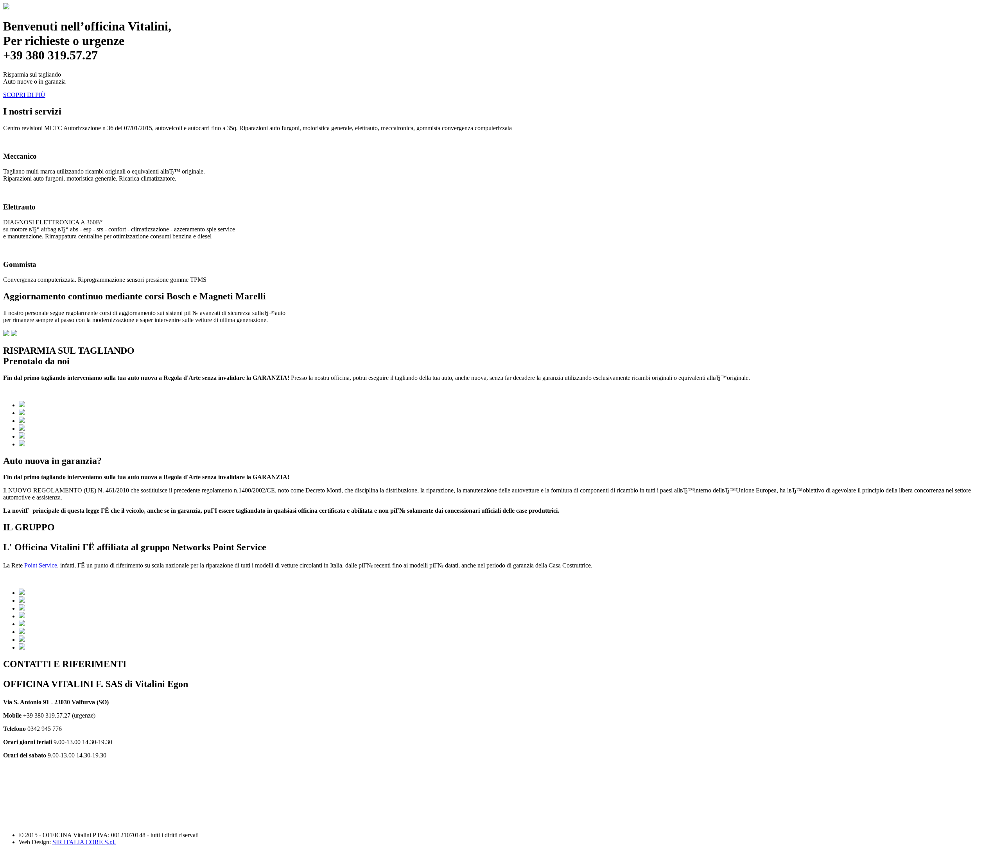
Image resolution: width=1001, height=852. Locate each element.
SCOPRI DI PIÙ (24, 94)
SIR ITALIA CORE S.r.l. (84, 842)
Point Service (40, 565)
